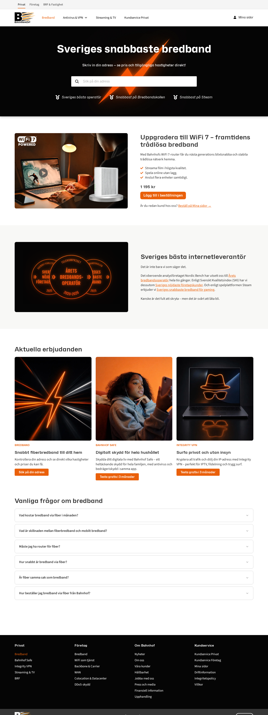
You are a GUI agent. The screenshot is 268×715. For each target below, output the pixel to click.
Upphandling (143, 696)
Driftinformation (205, 672)
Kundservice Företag (208, 660)
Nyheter (140, 654)
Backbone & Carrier (87, 666)
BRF (17, 678)
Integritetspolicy (205, 678)
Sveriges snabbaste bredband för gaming (185, 289)
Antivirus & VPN (73, 17)
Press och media (145, 684)
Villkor (199, 684)
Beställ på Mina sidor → (194, 205)
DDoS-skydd (82, 684)
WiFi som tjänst (84, 660)
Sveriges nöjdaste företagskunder (179, 285)
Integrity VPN (23, 666)
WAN (78, 672)
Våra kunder (142, 666)
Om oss (139, 660)
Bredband (48, 17)
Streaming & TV (106, 17)
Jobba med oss (144, 678)
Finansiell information (149, 690)
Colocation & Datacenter (91, 678)
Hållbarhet (142, 672)
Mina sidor (201, 666)
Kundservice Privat (136, 17)
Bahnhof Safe (23, 660)
